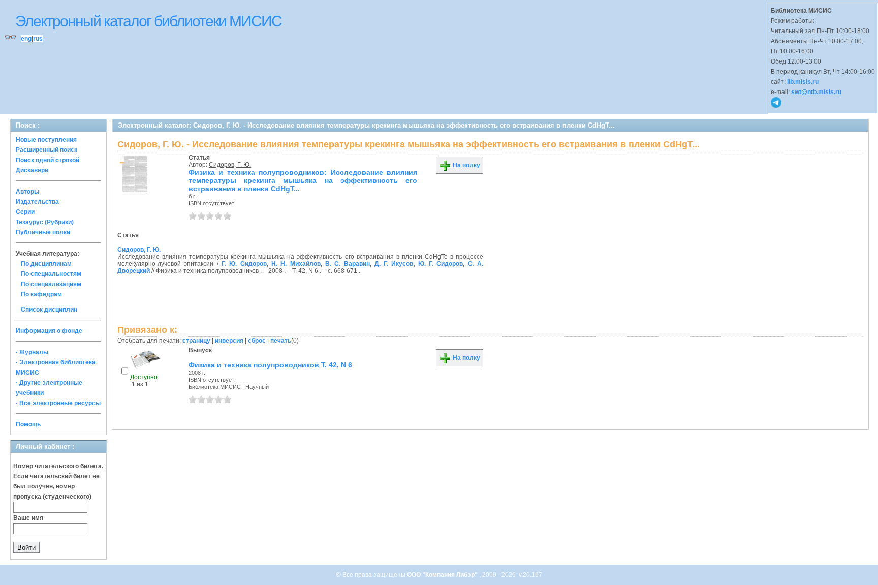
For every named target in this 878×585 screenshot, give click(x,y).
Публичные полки (43, 232)
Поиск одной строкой (47, 160)
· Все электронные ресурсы (58, 403)
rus (38, 38)
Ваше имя (28, 517)
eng (26, 38)
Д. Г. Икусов (394, 263)
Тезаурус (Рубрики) (45, 222)
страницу (196, 340)
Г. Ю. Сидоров (244, 263)
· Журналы (32, 352)
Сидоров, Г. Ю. (230, 164)
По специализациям (51, 284)
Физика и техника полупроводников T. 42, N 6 (270, 365)
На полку (465, 165)
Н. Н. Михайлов (296, 263)
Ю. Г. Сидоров (440, 263)
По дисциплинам (46, 263)
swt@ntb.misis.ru (816, 92)
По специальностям (51, 274)
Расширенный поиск (46, 149)
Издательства (37, 201)
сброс (257, 340)
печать (280, 340)
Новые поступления (46, 139)
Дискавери (32, 170)
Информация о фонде (49, 330)
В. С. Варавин (347, 263)
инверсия (229, 340)
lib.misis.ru (803, 81)
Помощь (28, 424)
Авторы (27, 191)
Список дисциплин (49, 309)
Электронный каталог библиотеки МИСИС (148, 21)
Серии (25, 211)
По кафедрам (41, 294)
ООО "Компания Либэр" (443, 574)
